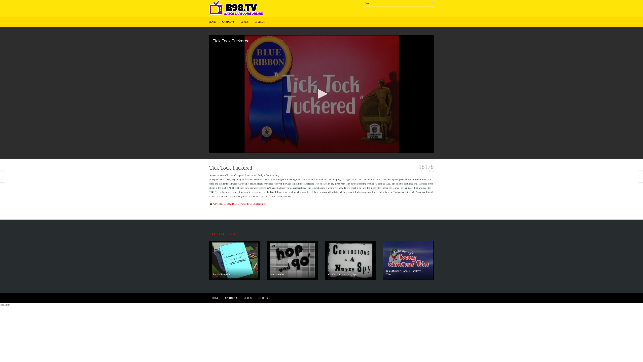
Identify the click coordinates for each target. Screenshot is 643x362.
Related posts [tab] (223, 234)
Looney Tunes (230, 204)
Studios (260, 22)
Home (212, 22)
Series (245, 22)
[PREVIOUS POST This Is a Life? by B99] (3, 176)
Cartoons (228, 22)
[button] (321, 93)
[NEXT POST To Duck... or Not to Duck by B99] (640, 176)
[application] (321, 94)
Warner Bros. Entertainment (253, 204)
